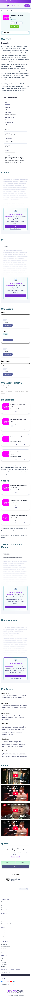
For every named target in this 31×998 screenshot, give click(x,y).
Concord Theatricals (10, 152)
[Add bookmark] (24, 412)
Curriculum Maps (5, 916)
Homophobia (5, 723)
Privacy (12, 984)
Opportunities (4, 944)
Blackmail (5, 703)
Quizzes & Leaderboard (6, 952)
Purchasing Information (6, 923)
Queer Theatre (6, 750)
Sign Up (15, 226)
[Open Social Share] (20, 23)
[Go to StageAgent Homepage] (15, 991)
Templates (3, 948)
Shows (2, 10)
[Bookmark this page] (16, 23)
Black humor (5, 693)
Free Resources (5, 921)
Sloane (12, 439)
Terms (8, 984)
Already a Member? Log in (15, 228)
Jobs (2, 960)
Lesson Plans (4, 917)
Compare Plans (4, 936)
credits (3, 393)
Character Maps (5, 907)
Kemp (16, 502)
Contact (3, 966)
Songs (2, 905)
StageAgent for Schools (6, 934)
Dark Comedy (6, 713)
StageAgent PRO (5, 930)
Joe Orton (13, 19)
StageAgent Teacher (5, 932)
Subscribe (15, 975)
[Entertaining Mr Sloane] (5, 407)
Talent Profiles (4, 909)
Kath (12, 406)
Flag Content (24, 888)
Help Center (4, 964)
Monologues (4, 903)
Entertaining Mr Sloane (15, 408)
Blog (2, 950)
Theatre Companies (5, 946)
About (2, 958)
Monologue (5, 739)
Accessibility (4, 984)
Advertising (3, 962)
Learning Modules (5, 919)
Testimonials (4, 938)
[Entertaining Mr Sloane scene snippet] (5, 488)
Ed (15, 487)
